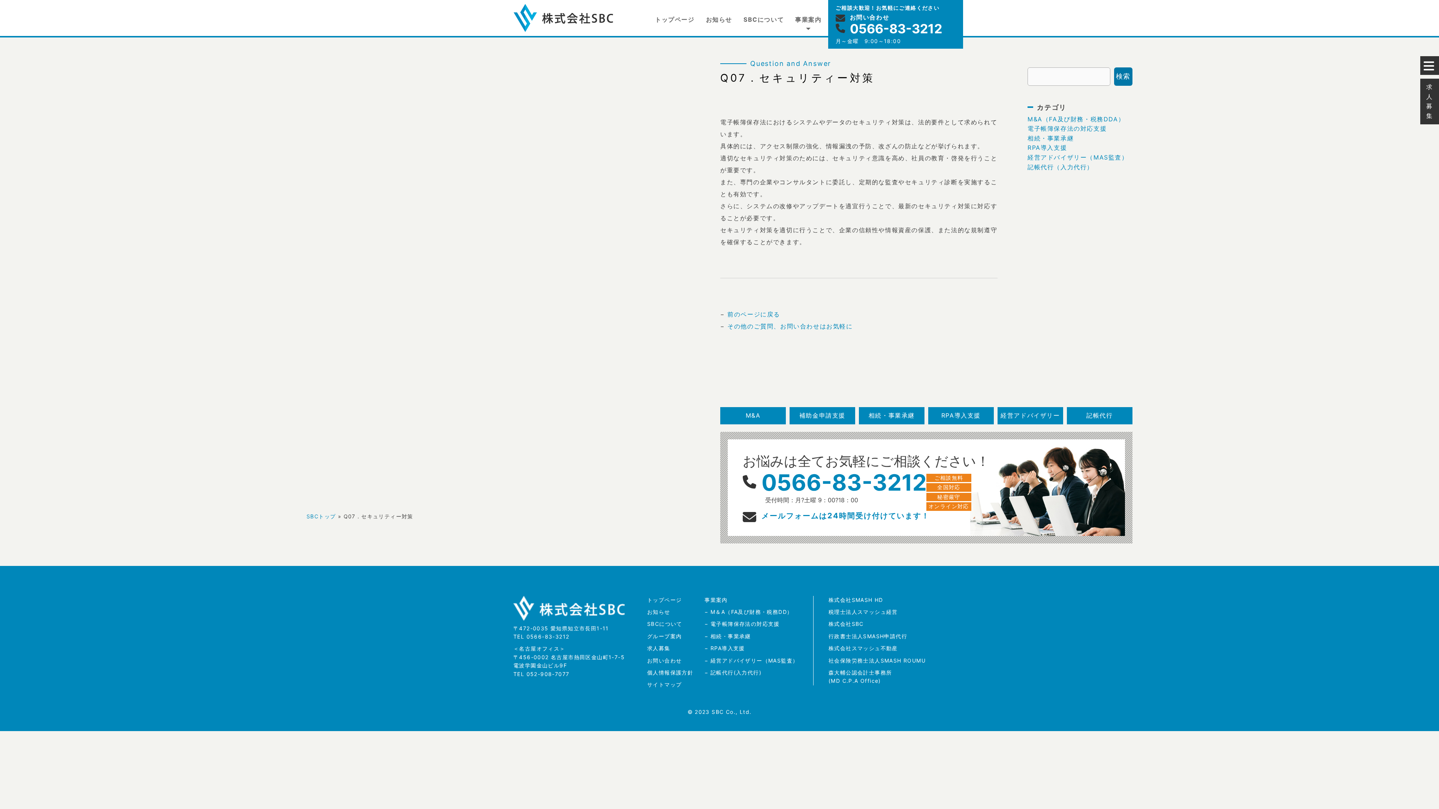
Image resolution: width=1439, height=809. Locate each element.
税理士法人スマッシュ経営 (863, 612)
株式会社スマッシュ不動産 (863, 648)
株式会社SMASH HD (856, 600)
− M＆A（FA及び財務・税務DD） (749, 612)
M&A (753, 415)
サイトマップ (664, 684)
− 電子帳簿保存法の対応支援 (742, 624)
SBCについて (763, 19)
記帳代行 (1099, 415)
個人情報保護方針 (670, 672)
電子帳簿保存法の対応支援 (1067, 128)
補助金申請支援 (822, 415)
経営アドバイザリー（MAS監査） (1078, 157)
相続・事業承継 (1051, 138)
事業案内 (808, 19)
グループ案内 (664, 636)
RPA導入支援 (1047, 147)
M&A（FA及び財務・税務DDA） (1076, 119)
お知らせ (719, 19)
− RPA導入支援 (725, 648)
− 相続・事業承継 (728, 636)
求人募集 (658, 648)
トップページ (675, 19)
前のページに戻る (753, 314)
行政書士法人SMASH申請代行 (868, 636)
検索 (1123, 76)
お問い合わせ (664, 660)
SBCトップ (321, 516)
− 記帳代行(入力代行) (733, 672)
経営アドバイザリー (1030, 415)
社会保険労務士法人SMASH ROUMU (877, 660)
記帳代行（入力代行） (1060, 167)
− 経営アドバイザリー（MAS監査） (751, 660)
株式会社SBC (846, 624)
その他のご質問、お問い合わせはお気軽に (790, 326)
